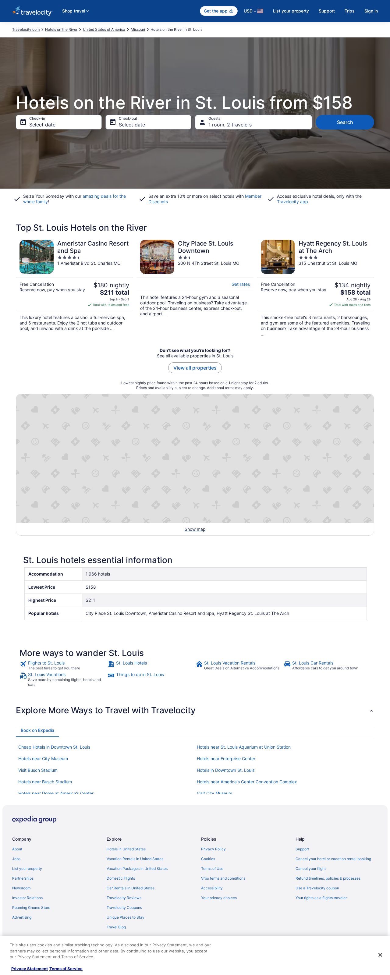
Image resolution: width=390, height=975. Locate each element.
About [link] (17, 849)
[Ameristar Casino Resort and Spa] (74, 288)
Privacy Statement (29, 968)
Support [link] (302, 849)
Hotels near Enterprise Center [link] (226, 758)
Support (327, 10)
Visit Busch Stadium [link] (38, 770)
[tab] (37, 730)
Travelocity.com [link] (26, 29)
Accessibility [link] (212, 888)
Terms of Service (66, 968)
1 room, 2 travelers (230, 125)
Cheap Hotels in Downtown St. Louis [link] (54, 747)
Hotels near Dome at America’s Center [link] (56, 793)
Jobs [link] (16, 858)
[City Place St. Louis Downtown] (195, 288)
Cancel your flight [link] (311, 868)
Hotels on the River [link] (61, 29)
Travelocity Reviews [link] (124, 897)
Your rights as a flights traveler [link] (321, 897)
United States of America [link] (104, 29)
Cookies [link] (208, 858)
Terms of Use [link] (212, 868)
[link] (63, 665)
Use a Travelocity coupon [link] (317, 888)
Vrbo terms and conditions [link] (223, 878)
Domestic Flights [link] (121, 878)
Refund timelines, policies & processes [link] (328, 878)
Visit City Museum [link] (214, 793)
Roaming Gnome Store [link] (31, 907)
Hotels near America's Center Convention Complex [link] (247, 781)
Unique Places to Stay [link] (125, 917)
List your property (291, 10)
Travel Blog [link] (116, 927)
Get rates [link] (241, 284)
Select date (42, 125)
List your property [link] (27, 868)
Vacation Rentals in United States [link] (135, 858)
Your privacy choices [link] (219, 897)
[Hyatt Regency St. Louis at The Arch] (315, 288)
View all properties (195, 368)
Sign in (371, 10)
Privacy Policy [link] (213, 849)
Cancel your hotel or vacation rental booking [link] (333, 858)
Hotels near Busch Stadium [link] (45, 781)
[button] (195, 710)
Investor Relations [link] (27, 897)
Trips (350, 10)
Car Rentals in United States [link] (130, 888)
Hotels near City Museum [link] (43, 758)
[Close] (380, 955)
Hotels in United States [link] (126, 849)
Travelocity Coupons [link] (124, 907)
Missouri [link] (138, 29)
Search (345, 122)
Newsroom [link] (21, 888)
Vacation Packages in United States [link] (137, 868)
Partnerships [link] (23, 878)
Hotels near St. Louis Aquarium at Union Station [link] (244, 747)
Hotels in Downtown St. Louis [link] (225, 770)
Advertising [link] (21, 917)
